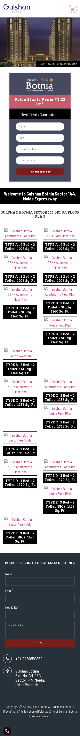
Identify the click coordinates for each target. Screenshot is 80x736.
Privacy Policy (39, 716)
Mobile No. (12, 607)
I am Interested (40, 171)
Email (9, 590)
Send (40, 643)
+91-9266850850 (28, 658)
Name (9, 574)
